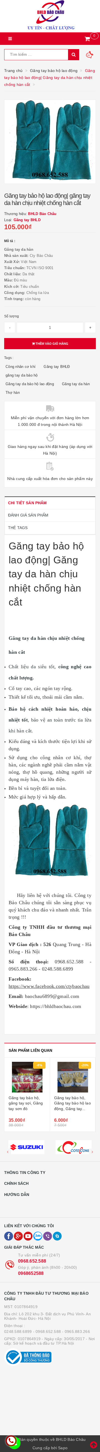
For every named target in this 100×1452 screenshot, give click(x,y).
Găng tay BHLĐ (57, 367)
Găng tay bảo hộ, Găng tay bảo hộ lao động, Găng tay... (72, 1103)
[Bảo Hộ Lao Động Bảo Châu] (50, 16)
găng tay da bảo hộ (22, 375)
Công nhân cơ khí (21, 367)
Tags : (9, 358)
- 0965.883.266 (76, 1331)
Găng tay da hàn (76, 384)
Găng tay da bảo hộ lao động (30, 384)
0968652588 (31, 1273)
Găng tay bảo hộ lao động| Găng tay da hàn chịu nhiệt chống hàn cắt (46, 574)
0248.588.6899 (18, 1331)
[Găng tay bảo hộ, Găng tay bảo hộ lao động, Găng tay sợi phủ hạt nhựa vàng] (72, 1077)
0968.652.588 (32, 1261)
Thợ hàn (13, 392)
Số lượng (11, 316)
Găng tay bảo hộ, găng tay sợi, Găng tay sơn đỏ (26, 1103)
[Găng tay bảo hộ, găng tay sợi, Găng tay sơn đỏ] (27, 1077)
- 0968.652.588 (47, 1331)
